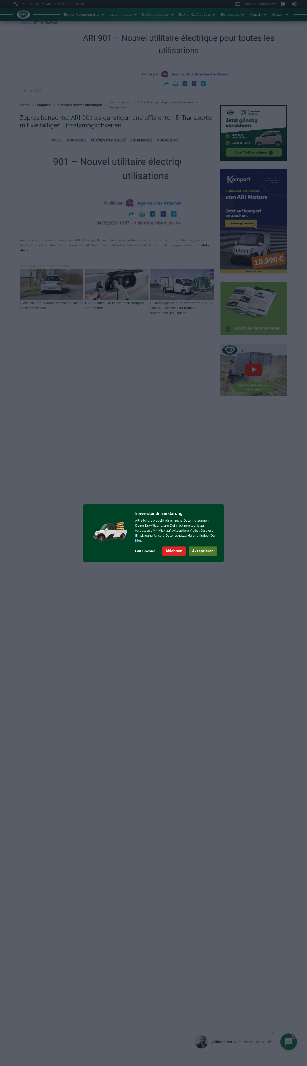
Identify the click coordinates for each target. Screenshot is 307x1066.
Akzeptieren (203, 551)
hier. (138, 541)
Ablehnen (174, 551)
